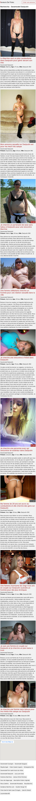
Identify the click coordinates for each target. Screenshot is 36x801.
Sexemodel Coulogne (7, 764)
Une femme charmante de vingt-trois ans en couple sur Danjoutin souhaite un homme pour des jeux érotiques (17, 588)
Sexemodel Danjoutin (7, 773)
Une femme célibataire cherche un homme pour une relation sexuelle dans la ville (17, 293)
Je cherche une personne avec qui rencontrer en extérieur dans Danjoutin (16, 449)
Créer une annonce (29, 2)
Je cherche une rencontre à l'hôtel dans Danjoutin (16, 359)
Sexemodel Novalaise (16, 783)
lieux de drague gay (6, 780)
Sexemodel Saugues (21, 764)
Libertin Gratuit (26, 790)
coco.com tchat (19, 773)
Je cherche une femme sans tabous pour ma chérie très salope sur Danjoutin (17, 710)
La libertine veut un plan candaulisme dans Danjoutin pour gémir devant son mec (16, 60)
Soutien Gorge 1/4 (21, 787)
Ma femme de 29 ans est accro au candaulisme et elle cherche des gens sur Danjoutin (17, 506)
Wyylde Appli (4, 767)
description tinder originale (22, 780)
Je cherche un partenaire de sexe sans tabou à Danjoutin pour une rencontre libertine (16, 227)
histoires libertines (6, 777)
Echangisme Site (29, 767)
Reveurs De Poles (7, 2)
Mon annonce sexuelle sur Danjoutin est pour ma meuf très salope (16, 145)
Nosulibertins (28, 783)
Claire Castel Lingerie (16, 767)
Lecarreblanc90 (5, 793)
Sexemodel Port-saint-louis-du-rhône (12, 770)
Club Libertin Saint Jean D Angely (10, 790)
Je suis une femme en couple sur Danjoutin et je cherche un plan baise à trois (16, 648)
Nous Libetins (5, 783)
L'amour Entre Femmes (20, 777)
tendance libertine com (7, 787)
